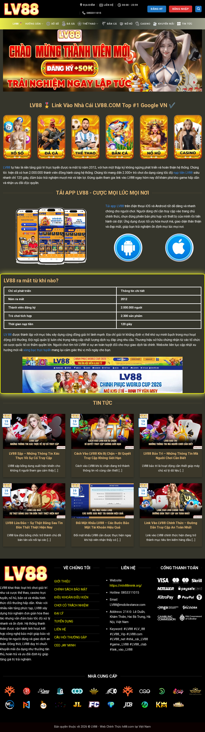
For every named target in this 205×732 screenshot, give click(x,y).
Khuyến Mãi (166, 23)
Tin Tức (187, 23)
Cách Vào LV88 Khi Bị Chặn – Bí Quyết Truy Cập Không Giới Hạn (102, 456)
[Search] (198, 9)
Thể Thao (88, 23)
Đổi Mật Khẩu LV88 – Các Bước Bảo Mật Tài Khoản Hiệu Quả (102, 525)
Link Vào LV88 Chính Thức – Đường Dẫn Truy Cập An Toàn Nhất (170, 525)
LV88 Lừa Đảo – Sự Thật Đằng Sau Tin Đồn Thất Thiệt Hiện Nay (34, 525)
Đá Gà (71, 23)
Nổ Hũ (128, 23)
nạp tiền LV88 (183, 173)
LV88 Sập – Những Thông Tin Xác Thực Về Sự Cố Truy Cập (34, 456)
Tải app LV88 (115, 206)
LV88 (6, 167)
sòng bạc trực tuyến (37, 350)
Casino (145, 23)
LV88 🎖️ (17, 23)
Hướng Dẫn (33, 23)
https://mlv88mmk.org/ (126, 585)
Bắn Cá (112, 23)
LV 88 (8, 335)
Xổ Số (55, 23)
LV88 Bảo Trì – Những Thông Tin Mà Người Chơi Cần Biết (171, 456)
